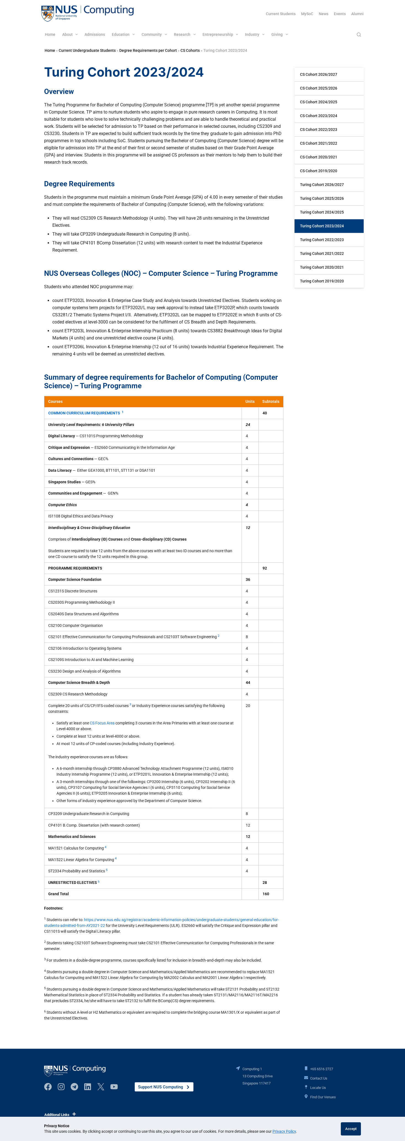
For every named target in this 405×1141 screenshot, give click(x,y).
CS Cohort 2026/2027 (318, 74)
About (67, 34)
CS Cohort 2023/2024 (318, 116)
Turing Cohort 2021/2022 (322, 253)
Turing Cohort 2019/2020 (322, 281)
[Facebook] (48, 1087)
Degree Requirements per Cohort (148, 50)
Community (152, 34)
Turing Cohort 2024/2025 (322, 212)
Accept (351, 1129)
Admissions (95, 34)
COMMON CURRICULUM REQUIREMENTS (84, 413)
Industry (252, 34)
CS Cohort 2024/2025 (318, 102)
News (323, 14)
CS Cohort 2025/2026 (318, 88)
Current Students (281, 14)
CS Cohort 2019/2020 (318, 171)
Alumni (357, 14)
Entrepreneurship (217, 34)
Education (120, 34)
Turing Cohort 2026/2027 (322, 184)
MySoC (307, 14)
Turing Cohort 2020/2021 (322, 267)
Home (50, 34)
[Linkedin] (87, 1087)
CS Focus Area (102, 723)
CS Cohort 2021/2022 (318, 143)
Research (182, 34)
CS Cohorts (190, 50)
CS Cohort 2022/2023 (318, 129)
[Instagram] (61, 1087)
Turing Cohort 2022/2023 (322, 240)
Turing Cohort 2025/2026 (322, 198)
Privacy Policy (284, 1131)
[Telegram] (74, 1087)
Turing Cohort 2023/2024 (322, 226)
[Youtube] (114, 1087)
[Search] (359, 35)
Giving (277, 34)
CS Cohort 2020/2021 (318, 157)
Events (340, 14)
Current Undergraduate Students (87, 50)
